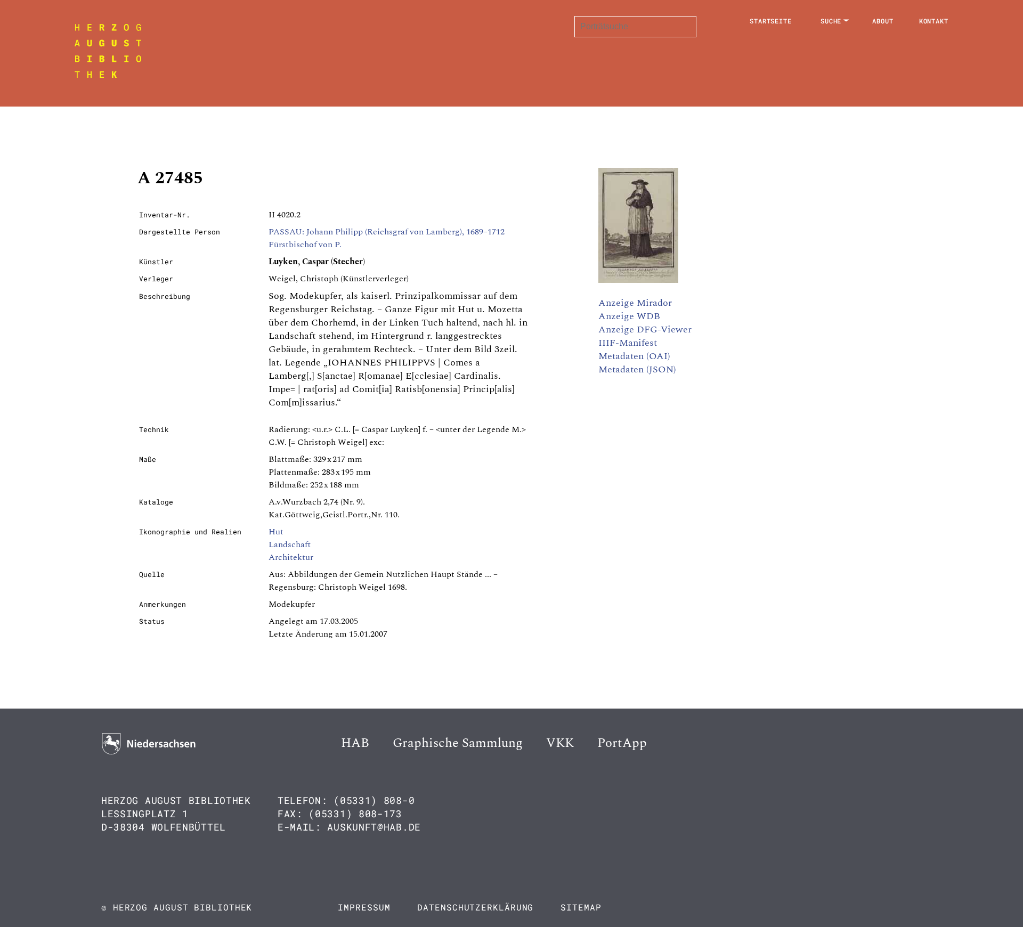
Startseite (771, 21)
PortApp (622, 743)
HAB (355, 743)
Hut (276, 531)
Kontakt (933, 21)
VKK (560, 743)
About (883, 21)
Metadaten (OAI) (634, 356)
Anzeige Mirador (635, 303)
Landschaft (290, 544)
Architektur (291, 557)
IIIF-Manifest (627, 343)
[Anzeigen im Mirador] (638, 280)
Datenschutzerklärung (475, 907)
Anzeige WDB (629, 316)
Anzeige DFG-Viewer (645, 329)
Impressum (364, 907)
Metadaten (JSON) (637, 369)
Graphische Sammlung (458, 743)
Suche (831, 21)
